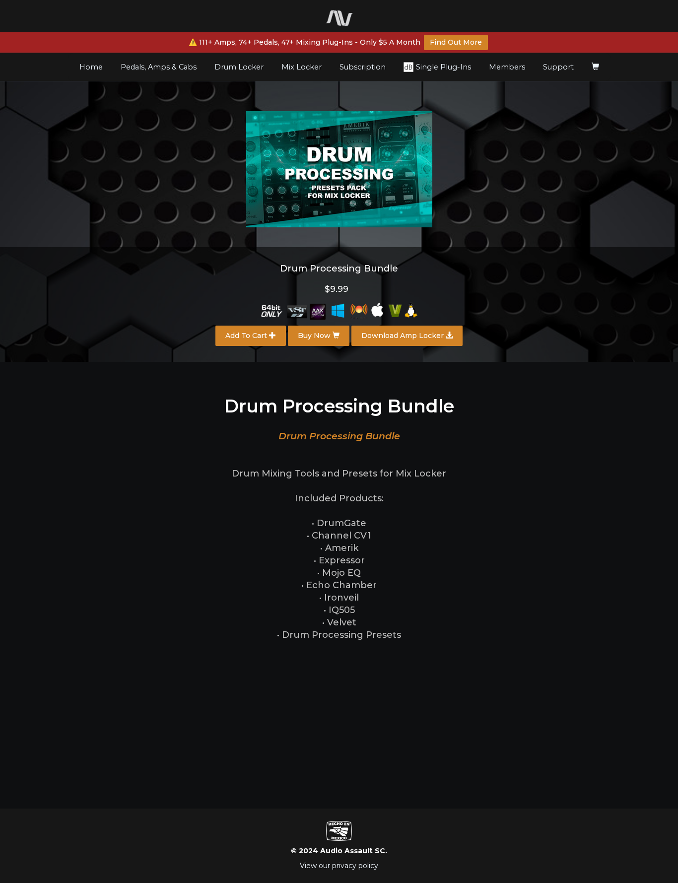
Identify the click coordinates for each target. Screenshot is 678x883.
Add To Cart (247, 335)
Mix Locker (301, 67)
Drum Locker (239, 67)
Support (558, 67)
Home (94, 66)
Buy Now (315, 335)
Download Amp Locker (403, 335)
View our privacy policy (339, 865)
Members (507, 67)
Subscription (362, 67)
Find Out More (456, 42)
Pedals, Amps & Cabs (159, 67)
